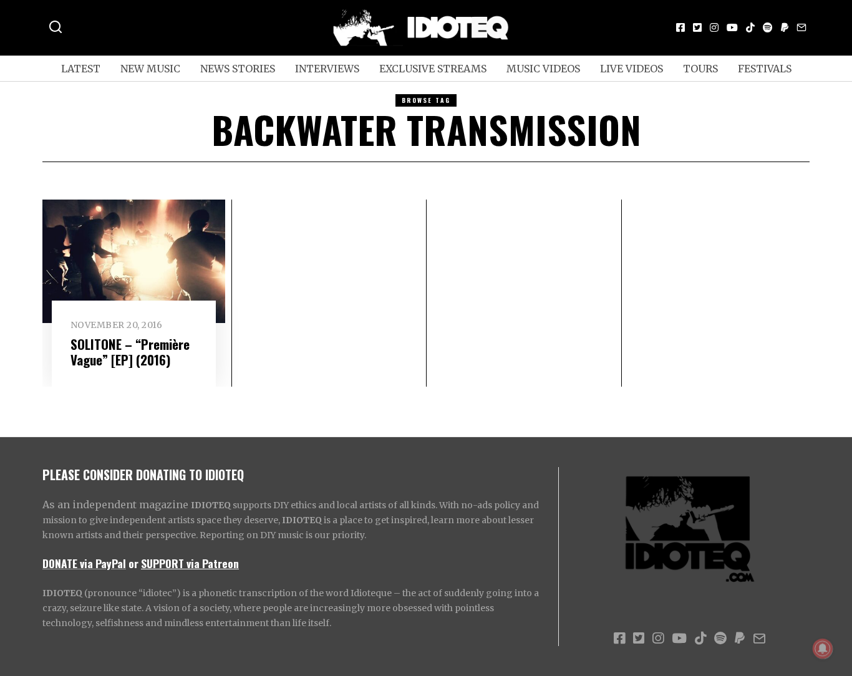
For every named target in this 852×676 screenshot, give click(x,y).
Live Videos (631, 68)
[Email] (801, 27)
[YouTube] (732, 27)
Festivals (764, 68)
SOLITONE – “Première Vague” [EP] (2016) (130, 351)
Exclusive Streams (433, 68)
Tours (700, 68)
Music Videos (543, 68)
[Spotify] (768, 27)
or (133, 563)
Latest (80, 68)
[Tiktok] (750, 27)
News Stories (237, 68)
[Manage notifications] (823, 649)
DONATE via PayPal (84, 563)
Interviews (327, 68)
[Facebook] (680, 27)
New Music (150, 68)
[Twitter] (697, 27)
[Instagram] (714, 27)
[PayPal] (784, 27)
